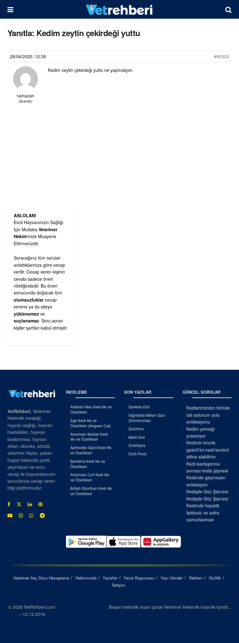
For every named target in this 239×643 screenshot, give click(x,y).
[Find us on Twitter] (18, 504)
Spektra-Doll (139, 406)
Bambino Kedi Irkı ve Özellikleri (87, 463)
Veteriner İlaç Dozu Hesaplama (41, 578)
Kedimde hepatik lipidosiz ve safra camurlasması (202, 512)
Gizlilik (215, 578)
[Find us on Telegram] (42, 515)
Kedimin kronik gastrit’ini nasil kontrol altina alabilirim (207, 449)
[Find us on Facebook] (8, 504)
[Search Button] (228, 9)
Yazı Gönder (172, 578)
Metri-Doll (137, 437)
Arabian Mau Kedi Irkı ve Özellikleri (91, 409)
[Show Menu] (10, 9)
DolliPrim (136, 428)
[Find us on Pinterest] (40, 504)
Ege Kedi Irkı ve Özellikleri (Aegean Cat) (90, 423)
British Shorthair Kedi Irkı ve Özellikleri (91, 491)
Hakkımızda (85, 578)
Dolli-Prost (137, 453)
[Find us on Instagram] (21, 515)
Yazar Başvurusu (139, 578)
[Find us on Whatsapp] (31, 515)
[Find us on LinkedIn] (30, 504)
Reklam (196, 578)
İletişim (118, 585)
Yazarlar (110, 578)
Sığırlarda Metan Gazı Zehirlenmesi (147, 417)
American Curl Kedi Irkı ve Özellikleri (89, 477)
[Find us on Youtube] (9, 515)
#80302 (221, 56)
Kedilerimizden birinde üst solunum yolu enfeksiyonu (208, 415)
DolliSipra (137, 445)
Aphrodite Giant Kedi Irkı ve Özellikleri (90, 450)
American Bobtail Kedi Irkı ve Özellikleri (89, 436)
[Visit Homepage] (119, 9)
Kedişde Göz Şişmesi (207, 491)
